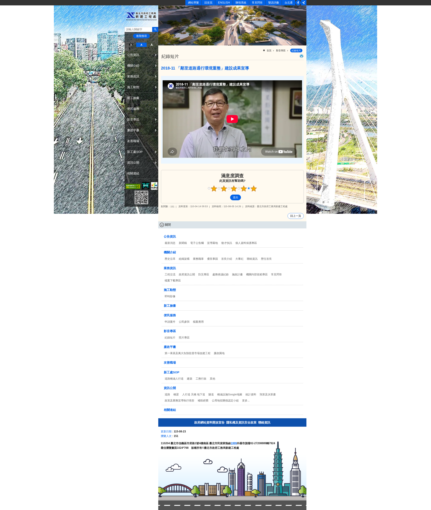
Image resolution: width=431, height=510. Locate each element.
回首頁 (208, 2)
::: (126, 49)
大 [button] (152, 45)
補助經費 (203, 400)
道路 (167, 394)
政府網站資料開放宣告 (209, 422)
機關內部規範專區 (257, 274)
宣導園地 (212, 243)
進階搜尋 (141, 36)
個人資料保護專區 (246, 243)
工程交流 (170, 274)
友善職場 (133, 141)
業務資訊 (170, 268)
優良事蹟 (212, 258)
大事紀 (239, 258)
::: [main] (163, 49)
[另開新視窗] (133, 186)
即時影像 (170, 296)
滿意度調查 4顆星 (244, 188)
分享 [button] (303, 2)
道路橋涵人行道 (174, 378)
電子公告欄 (197, 243)
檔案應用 (198, 321)
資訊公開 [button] (133, 162)
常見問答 (257, 2)
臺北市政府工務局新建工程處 (141, 16)
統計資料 (250, 394)
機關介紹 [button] (133, 65)
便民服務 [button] (133, 108)
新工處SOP (171, 372)
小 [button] (131, 45)
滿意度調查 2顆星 (224, 188)
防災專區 (203, 274)
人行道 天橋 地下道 (193, 394)
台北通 (289, 2)
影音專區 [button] (133, 119)
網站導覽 (193, 2)
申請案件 (170, 321)
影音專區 (281, 50)
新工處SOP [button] (135, 152)
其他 (212, 378)
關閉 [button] (168, 224)
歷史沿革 (170, 258)
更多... (246, 400)
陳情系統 (241, 2)
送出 (227, 197)
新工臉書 (298, 2)
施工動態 (170, 290)
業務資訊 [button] (133, 76)
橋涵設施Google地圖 (229, 394)
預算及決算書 (268, 394)
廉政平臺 (170, 347)
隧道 (211, 394)
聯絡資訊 (252, 258)
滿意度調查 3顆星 (234, 188)
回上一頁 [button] (295, 215)
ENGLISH (224, 2)
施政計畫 (237, 274)
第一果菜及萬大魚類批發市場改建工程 (187, 353)
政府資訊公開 (187, 274)
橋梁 (176, 394)
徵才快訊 (226, 243)
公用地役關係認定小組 (225, 400)
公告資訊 (170, 236)
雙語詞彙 (273, 2)
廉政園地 (219, 353)
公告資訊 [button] (133, 55)
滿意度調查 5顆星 (254, 188)
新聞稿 (183, 243)
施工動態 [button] (133, 87)
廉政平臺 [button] (133, 130)
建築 (189, 378)
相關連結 (133, 173)
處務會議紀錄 (220, 274)
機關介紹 (170, 252)
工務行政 (201, 378)
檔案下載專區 (173, 280)
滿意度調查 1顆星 (214, 188)
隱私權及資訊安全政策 (241, 422)
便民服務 (170, 315)
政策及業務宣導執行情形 (179, 400)
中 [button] (141, 45)
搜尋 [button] (155, 29)
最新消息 (170, 243)
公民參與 (184, 321)
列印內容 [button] (301, 56)
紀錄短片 (296, 50)
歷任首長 (266, 258)
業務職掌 (198, 258)
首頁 (269, 50)
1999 (234, 443)
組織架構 (184, 258)
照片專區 (184, 337)
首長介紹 (226, 258)
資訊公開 (170, 388)
